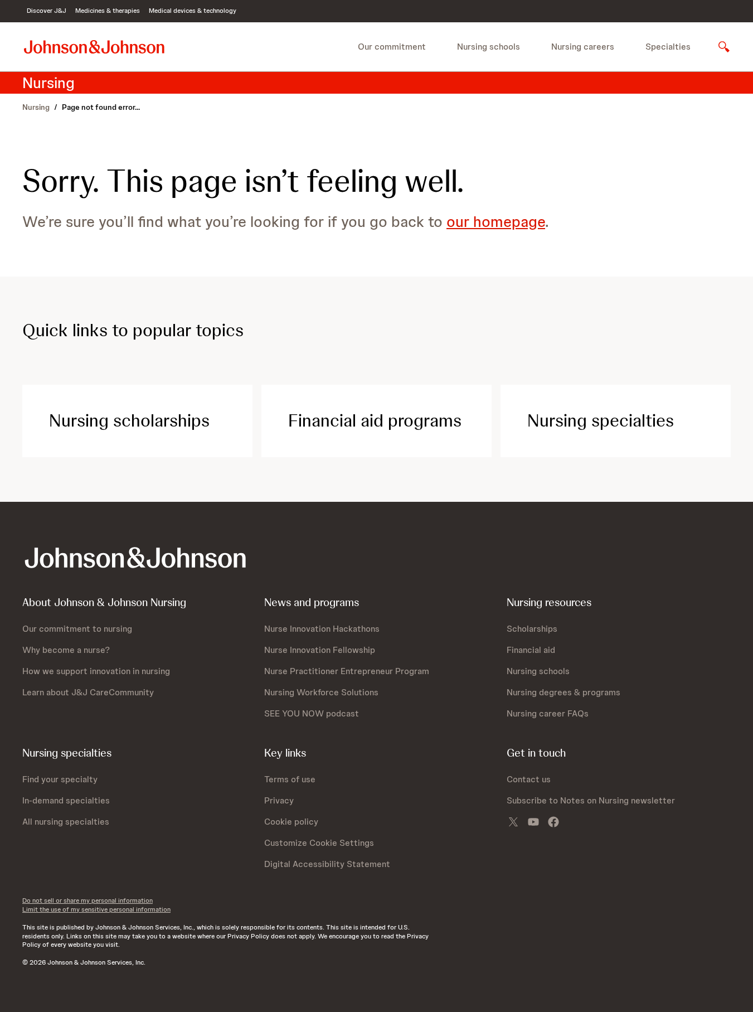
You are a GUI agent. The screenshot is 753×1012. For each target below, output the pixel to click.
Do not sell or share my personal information (87, 900)
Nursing (36, 107)
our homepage (495, 221)
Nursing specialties (600, 420)
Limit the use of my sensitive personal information (96, 909)
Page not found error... (101, 107)
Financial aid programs (374, 420)
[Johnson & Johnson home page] (94, 47)
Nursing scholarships (129, 420)
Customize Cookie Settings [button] (319, 843)
